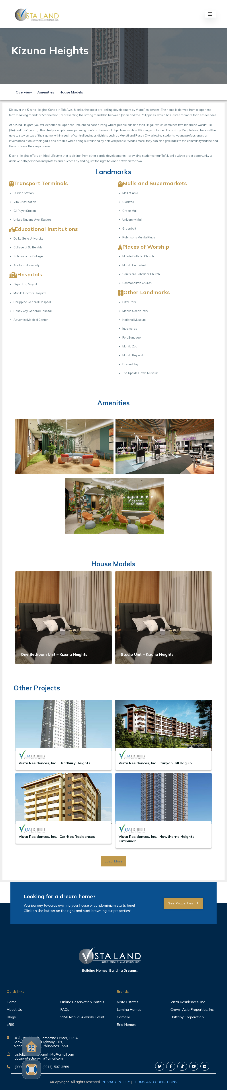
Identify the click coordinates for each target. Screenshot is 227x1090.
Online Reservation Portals (82, 1002)
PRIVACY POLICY (116, 1082)
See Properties (181, 903)
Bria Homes (126, 1024)
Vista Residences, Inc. (188, 1002)
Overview (24, 92)
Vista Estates (128, 1002)
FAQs (64, 1009)
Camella (123, 1017)
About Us (14, 1009)
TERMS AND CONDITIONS (155, 1082)
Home (11, 1002)
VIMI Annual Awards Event (82, 1017)
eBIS (10, 1024)
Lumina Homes (129, 1009)
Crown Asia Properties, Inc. (192, 1009)
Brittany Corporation (187, 1017)
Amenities (45, 92)
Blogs (11, 1017)
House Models (71, 92)
